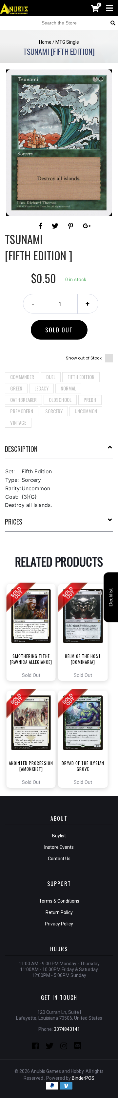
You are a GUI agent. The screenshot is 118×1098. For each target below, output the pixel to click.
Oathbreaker (23, 399)
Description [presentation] (21, 449)
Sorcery (54, 411)
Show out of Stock (84, 358)
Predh (90, 399)
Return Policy (59, 912)
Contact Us (59, 858)
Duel (50, 376)
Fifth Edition (81, 376)
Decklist (110, 597)
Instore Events (59, 847)
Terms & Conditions (59, 901)
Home (45, 42)
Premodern (21, 411)
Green (16, 388)
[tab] (59, 451)
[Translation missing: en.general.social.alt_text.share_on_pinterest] (71, 226)
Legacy (41, 388)
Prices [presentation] (13, 521)
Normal (68, 388)
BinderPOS (83, 1078)
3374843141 (67, 1029)
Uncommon (86, 411)
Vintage (18, 422)
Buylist (59, 835)
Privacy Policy (59, 923)
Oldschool (60, 399)
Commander (22, 376)
